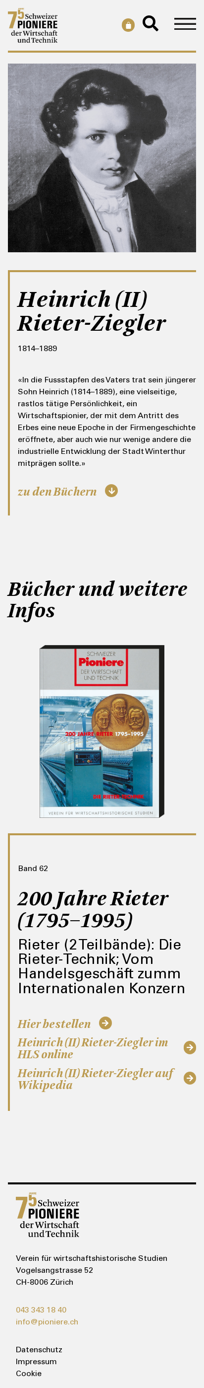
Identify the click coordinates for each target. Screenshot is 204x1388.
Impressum (36, 1362)
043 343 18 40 (41, 1311)
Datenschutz (39, 1350)
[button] (185, 25)
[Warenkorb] (126, 24)
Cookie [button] (29, 1374)
